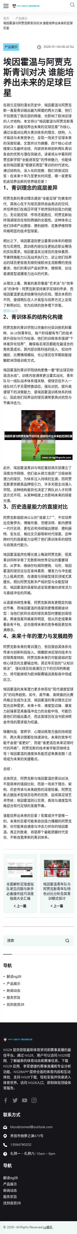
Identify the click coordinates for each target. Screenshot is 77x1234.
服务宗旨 (13, 997)
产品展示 (22, 18)
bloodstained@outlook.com (31, 1127)
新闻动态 (13, 991)
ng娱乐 (47, 1227)
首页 (6, 18)
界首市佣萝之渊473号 (26, 1136)
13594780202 (20, 1144)
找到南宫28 (15, 1004)
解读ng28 (14, 976)
